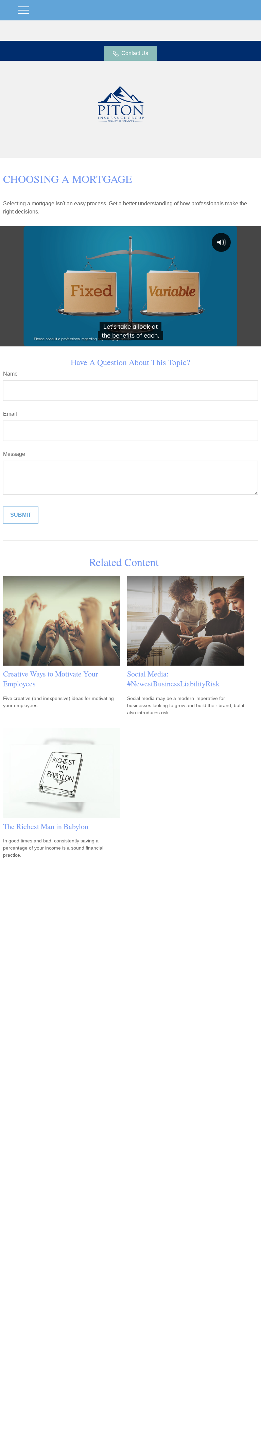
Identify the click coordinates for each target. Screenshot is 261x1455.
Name (10, 374)
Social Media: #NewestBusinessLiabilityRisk (173, 678)
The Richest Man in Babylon (45, 826)
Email (10, 414)
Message (14, 454)
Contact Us (134, 53)
